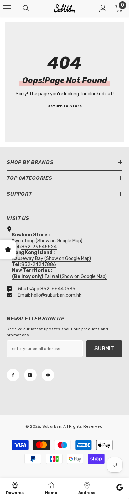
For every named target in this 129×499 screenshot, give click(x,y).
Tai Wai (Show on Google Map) (59, 276)
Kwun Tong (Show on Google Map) (47, 241)
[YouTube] (48, 375)
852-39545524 (39, 247)
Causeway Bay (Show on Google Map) (51, 258)
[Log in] (103, 8)
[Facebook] (13, 375)
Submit (104, 348)
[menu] (7, 8)
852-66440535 (57, 289)
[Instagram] (30, 375)
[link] (120, 488)
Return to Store (64, 106)
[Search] (26, 8)
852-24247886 (39, 264)
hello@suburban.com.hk (56, 295)
